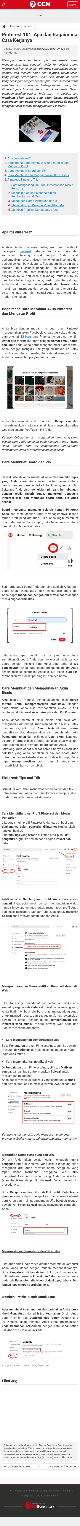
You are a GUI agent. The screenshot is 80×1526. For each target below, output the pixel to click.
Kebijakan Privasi (50, 1490)
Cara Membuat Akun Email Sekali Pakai (19, 1467)
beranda (30, 336)
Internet (28, 26)
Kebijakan (27, 1495)
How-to (14, 26)
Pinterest (25, 251)
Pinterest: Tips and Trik (23, 179)
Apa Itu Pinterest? (19, 158)
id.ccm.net (47, 1457)
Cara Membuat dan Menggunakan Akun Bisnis (38, 175)
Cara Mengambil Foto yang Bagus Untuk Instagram (60, 1467)
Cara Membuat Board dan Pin (27, 171)
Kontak (67, 1490)
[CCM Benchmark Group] (40, 1505)
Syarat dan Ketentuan (27, 1490)
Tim (10, 1490)
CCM (39, 1457)
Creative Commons (57, 1448)
